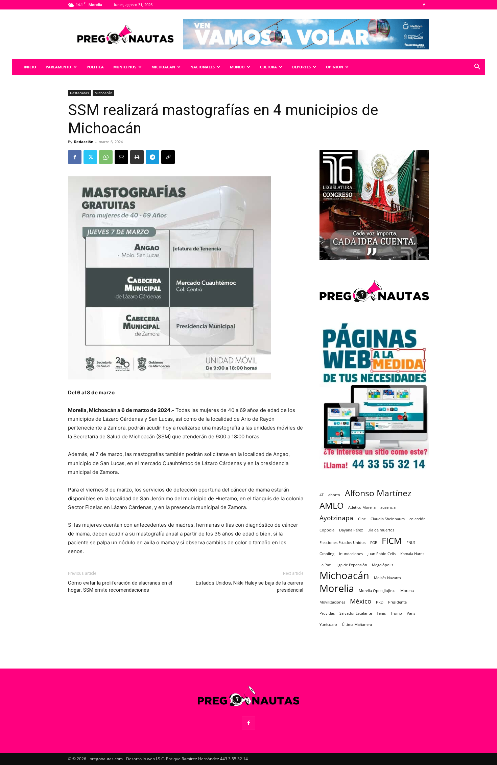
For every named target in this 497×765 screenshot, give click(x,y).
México (360, 601)
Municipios (124, 66)
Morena (407, 590)
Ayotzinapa (336, 518)
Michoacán (163, 66)
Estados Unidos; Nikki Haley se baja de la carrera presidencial (249, 586)
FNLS (410, 542)
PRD (379, 602)
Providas (327, 613)
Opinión (334, 66)
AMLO (332, 505)
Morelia (337, 588)
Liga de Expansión (351, 565)
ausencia (388, 507)
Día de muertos (381, 530)
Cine (362, 519)
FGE (373, 542)
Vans (411, 613)
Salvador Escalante (355, 613)
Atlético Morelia (362, 507)
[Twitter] (90, 157)
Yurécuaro (328, 624)
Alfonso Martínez (378, 493)
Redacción (83, 141)
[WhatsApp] (106, 157)
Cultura (268, 66)
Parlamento (58, 66)
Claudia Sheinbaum (388, 519)
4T (322, 495)
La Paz (325, 565)
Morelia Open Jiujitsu (377, 590)
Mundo (237, 66)
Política (95, 66)
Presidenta (397, 602)
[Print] (137, 157)
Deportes (301, 66)
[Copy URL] (168, 157)
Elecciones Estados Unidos (342, 542)
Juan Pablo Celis (382, 553)
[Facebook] (424, 4)
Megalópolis (382, 565)
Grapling (327, 553)
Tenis (381, 613)
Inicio (30, 66)
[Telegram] (152, 157)
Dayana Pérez (351, 530)
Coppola (327, 530)
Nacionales (202, 66)
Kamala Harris (412, 553)
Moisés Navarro (387, 577)
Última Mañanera (357, 624)
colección (417, 519)
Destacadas (79, 92)
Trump (396, 613)
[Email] (121, 157)
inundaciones (351, 553)
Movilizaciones (332, 602)
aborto (334, 495)
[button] (477, 67)
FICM (392, 540)
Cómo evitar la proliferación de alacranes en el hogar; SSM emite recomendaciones (120, 586)
